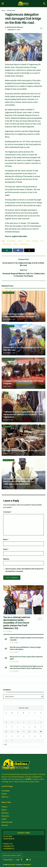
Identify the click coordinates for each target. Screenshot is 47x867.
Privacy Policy (7, 860)
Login (17, 860)
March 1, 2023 (8, 486)
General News (11, 10)
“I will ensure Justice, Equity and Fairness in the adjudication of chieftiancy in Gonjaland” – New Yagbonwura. (23, 414)
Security (5, 825)
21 (35, 731)
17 (12, 731)
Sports (4, 810)
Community (7, 426)
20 (29, 731)
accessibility (11, 241)
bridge (20, 241)
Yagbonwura (24, 244)
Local (5, 393)
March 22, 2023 (8, 419)
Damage (35, 241)
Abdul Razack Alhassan (15, 27)
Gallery (4, 794)
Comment (7, 512)
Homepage (6, 791)
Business (5, 813)
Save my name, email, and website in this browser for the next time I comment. (24, 570)
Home (3, 10)
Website (6, 559)
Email (6, 549)
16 (6, 731)
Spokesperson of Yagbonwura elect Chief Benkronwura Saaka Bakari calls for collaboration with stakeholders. (20, 481)
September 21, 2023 (13, 29)
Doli (42, 241)
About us (5, 797)
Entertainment (7, 822)
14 (35, 727)
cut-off (27, 241)
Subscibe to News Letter (12, 855)
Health (4, 819)
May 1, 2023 (7, 386)
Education (5, 816)
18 (17, 731)
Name (6, 539)
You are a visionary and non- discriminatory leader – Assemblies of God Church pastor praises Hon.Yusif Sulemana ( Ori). (17, 623)
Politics (4, 807)
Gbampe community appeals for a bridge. (20, 450)
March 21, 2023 (8, 453)
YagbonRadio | (12, 864)
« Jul (5, 744)
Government (7, 244)
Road (15, 244)
